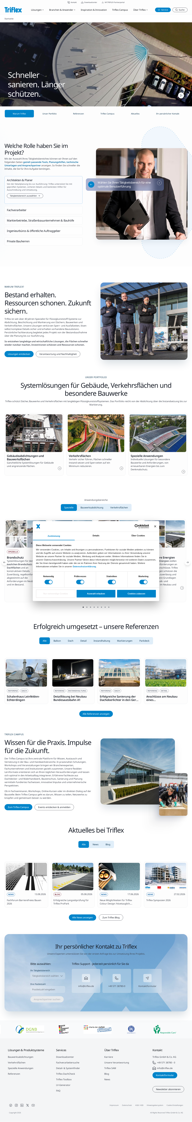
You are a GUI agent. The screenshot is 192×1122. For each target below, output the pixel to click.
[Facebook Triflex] (10, 1105)
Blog (106, 1073)
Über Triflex (139, 9)
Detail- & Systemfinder (68, 1068)
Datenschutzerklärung (84, 566)
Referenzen (14, 1073)
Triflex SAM (110, 1068)
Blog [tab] (108, 844)
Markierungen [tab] (124, 640)
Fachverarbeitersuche (67, 1062)
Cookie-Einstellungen (175, 1105)
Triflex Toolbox (64, 1079)
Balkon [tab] (57, 640)
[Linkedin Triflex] (22, 1105)
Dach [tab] (70, 640)
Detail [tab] (83, 640)
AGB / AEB (139, 1105)
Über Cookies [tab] (138, 535)
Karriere (108, 1056)
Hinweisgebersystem (155, 1105)
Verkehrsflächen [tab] (119, 507)
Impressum (114, 1105)
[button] (43, 190)
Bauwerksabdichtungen (20, 1056)
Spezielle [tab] (69, 507)
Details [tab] (96, 535)
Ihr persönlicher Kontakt (167, 113)
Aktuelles (135, 113)
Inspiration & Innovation (94, 9)
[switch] (80, 582)
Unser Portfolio (49, 113)
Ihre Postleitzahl (38, 984)
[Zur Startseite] (13, 10)
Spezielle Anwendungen (20, 1068)
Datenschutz (127, 1105)
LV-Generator (63, 1085)
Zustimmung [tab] (54, 536)
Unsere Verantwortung (116, 1062)
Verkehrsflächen (16, 1062)
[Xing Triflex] (27, 1105)
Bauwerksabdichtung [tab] (92, 507)
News (107, 1079)
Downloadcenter (65, 1056)
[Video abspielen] (181, 95)
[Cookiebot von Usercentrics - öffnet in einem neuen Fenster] (136, 526)
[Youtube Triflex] (33, 1105)
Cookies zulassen (136, 593)
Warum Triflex (19, 113)
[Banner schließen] (155, 526)
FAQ (58, 1090)
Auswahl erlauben (96, 593)
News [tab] (96, 844)
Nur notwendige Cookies (55, 593)
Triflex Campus (120, 9)
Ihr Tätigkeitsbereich (40, 970)
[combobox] (47, 975)
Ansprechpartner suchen (47, 999)
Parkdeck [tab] (144, 640)
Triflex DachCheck (65, 1073)
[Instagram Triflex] (16, 1105)
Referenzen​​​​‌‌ (78, 113)
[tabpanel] (96, 681)
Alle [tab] (45, 640)
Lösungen (36, 9)
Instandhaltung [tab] (102, 640)
